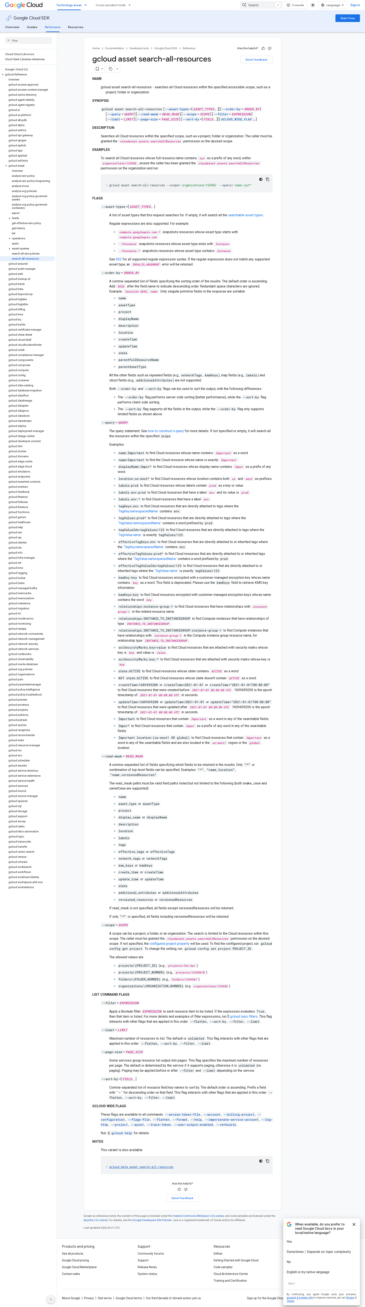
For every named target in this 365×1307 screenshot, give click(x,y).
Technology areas (69, 5)
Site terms (105, 1298)
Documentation (114, 48)
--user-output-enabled (193, 1125)
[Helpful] (263, 48)
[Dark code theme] (260, 179)
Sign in (355, 5)
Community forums (151, 1253)
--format (180, 1120)
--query (114, 114)
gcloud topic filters (244, 1016)
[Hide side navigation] (51, 1299)
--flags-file (139, 1120)
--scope (189, 114)
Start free (347, 18)
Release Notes (147, 1267)
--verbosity (226, 1125)
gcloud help (122, 1133)
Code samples (223, 1267)
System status (147, 1274)
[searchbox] (28, 40)
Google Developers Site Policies (152, 1220)
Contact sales (71, 1274)
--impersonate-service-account (231, 1120)
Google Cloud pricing (75, 1260)
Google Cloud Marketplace (79, 1267)
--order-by (231, 109)
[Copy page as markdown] (110, 68)
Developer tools (139, 48)
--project (119, 1125)
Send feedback (256, 59)
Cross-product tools (111, 5)
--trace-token (159, 1125)
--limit (114, 119)
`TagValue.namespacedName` (140, 523)
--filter (221, 114)
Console (298, 5)
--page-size (147, 119)
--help (196, 1120)
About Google (71, 1298)
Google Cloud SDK (32, 18)
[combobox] (261, 5)
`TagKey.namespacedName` (138, 511)
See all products (72, 1253)
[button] (27, 74)
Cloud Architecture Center (231, 1274)
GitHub (218, 1253)
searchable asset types (245, 215)
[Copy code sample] (267, 179)
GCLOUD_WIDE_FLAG (236, 119)
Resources (75, 27)
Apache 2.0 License (96, 1220)
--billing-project (238, 1114)
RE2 (119, 259)
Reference (52, 27)
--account (211, 1114)
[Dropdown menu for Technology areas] (87, 5)
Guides (32, 27)
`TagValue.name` (130, 535)
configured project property (169, 944)
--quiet (137, 1125)
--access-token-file (182, 1114)
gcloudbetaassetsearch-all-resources (141, 1167)
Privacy (89, 1298)
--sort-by (191, 119)
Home (96, 48)
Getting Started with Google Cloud (236, 1260)
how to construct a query (166, 431)
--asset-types (177, 109)
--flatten (161, 1120)
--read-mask (148, 114)
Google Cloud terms (129, 1298)
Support (143, 1260)
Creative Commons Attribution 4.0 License (198, 1215)
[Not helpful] (269, 48)
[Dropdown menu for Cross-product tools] (131, 5)
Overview (12, 27)
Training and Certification (230, 1280)
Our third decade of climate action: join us (173, 1298)
